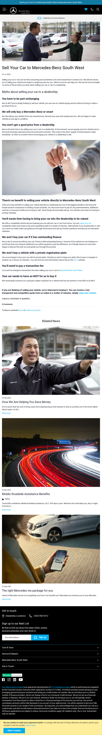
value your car (85, 223)
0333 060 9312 (40, 616)
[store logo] (20, 11)
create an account (33, 310)
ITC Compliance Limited (60, 687)
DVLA (75, 260)
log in (21, 310)
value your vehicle (87, 293)
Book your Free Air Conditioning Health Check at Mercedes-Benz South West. (51, 2)
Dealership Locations (16, 616)
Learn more (30, 725)
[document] (51, 727)
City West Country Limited (12, 687)
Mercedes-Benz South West (71, 270)
